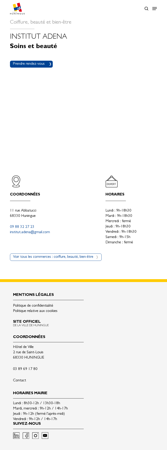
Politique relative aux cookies (35, 311)
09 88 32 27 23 (22, 227)
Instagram (35, 435)
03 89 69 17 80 (25, 369)
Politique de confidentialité (33, 306)
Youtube (45, 435)
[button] (154, 9)
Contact (19, 381)
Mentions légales (33, 295)
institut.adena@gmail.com (30, 232)
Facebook (26, 435)
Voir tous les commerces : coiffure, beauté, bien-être (53, 257)
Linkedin (16, 435)
